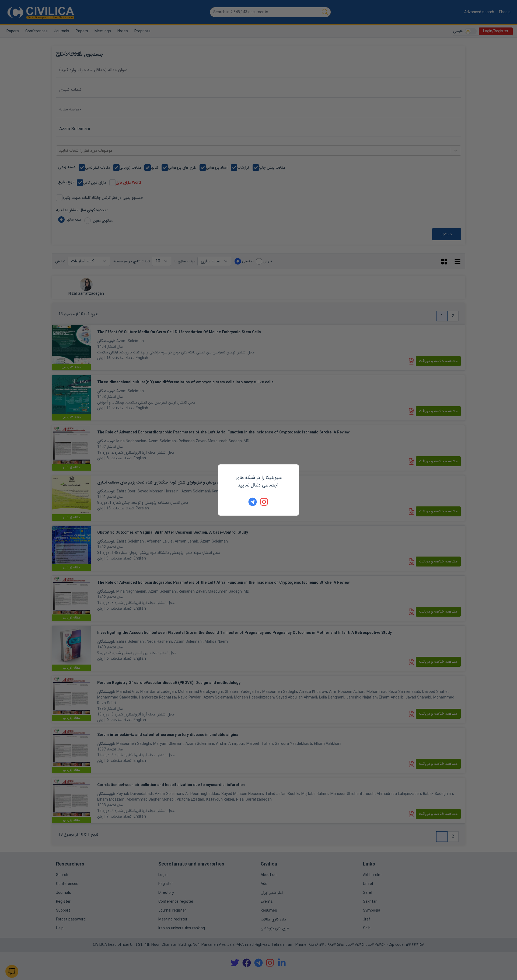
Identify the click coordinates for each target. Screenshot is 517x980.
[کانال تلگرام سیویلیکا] (252, 502)
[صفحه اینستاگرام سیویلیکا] (264, 502)
